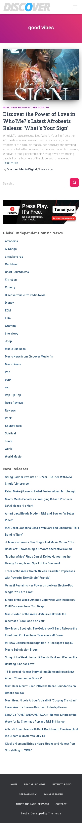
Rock (8, 418)
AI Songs (11, 248)
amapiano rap (14, 256)
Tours (9, 441)
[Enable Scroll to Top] (74, 815)
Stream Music (28, 794)
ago (45, 169)
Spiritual (10, 433)
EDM (8, 310)
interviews (11, 333)
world (9, 448)
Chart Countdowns (17, 272)
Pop (7, 372)
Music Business (15, 349)
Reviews (10, 410)
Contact (61, 804)
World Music (13, 456)
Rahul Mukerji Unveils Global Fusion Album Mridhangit (40, 491)
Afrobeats (11, 241)
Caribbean (11, 264)
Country (10, 287)
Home (14, 784)
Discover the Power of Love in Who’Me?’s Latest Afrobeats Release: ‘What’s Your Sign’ (39, 121)
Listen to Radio (61, 784)
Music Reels (13, 364)
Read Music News (34, 784)
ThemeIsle (54, 813)
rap (7, 387)
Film (8, 318)
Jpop (8, 341)
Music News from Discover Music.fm (26, 107)
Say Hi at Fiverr (53, 794)
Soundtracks (13, 425)
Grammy (10, 325)
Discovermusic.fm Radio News (25, 295)
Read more (11, 162)
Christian (11, 279)
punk (8, 379)
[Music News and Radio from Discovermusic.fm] (28, 7)
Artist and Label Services (32, 804)
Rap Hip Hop (13, 395)
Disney (9, 302)
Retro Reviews (14, 402)
